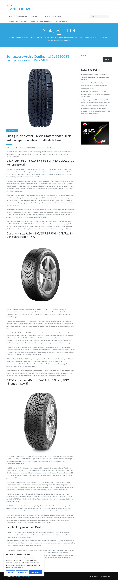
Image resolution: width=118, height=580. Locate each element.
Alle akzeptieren (35, 572)
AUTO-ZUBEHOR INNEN (17, 16)
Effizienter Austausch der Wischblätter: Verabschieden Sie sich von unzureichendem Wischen (95, 76)
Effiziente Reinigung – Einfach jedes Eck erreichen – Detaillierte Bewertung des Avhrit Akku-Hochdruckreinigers (95, 110)
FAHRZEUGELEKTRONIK (17, 21)
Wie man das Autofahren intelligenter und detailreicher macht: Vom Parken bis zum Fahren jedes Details (95, 85)
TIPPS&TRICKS (61, 21)
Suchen (83, 55)
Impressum (94, 576)
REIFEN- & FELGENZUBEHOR (41, 21)
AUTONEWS (36, 16)
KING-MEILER (42, 60)
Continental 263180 (48, 56)
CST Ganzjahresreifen (38, 147)
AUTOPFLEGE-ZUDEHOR (54, 16)
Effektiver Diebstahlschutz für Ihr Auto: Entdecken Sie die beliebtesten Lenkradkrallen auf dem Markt (95, 93)
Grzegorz (12, 147)
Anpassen (11, 572)
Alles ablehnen (22, 572)
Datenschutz (105, 576)
